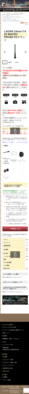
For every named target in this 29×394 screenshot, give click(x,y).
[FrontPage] (15, 300)
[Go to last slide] (5, 52)
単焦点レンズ (24, 23)
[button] (4, 62)
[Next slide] (25, 52)
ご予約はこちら (15, 228)
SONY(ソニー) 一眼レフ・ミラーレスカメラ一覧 (14, 142)
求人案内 (4, 374)
